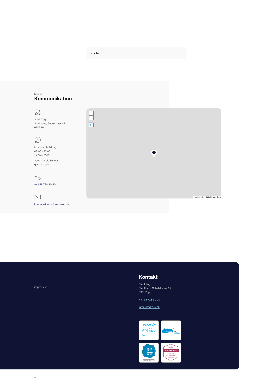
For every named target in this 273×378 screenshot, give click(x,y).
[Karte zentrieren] (91, 125)
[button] (154, 153)
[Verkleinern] (91, 117)
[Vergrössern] (91, 113)
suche (95, 53)
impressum (40, 287)
